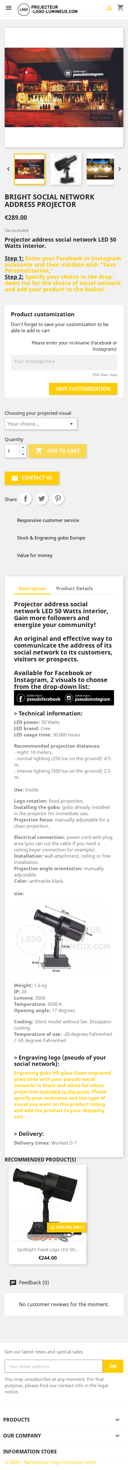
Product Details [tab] (74, 588)
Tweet (41, 498)
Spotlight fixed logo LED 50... (47, 1249)
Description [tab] (32, 588)
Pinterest (58, 498)
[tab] (102, 585)
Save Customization (83, 388)
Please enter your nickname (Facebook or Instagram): (74, 346)
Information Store (30, 1451)
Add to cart (57, 450)
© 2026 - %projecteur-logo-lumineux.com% (51, 1462)
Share (25, 498)
